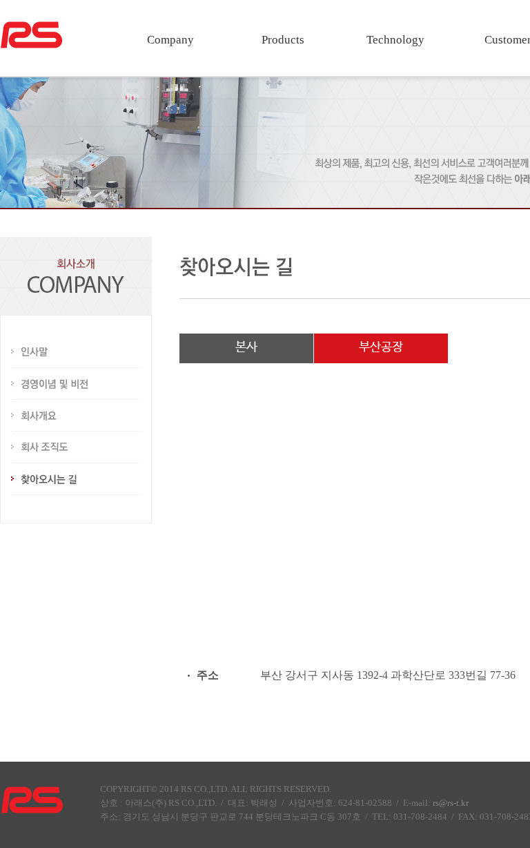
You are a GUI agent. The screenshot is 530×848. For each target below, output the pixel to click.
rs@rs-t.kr (451, 803)
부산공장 (381, 347)
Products (283, 39)
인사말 (76, 352)
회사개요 (76, 416)
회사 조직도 (76, 447)
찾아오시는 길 (76, 479)
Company (170, 39)
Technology (395, 39)
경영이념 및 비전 (76, 384)
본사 (246, 347)
